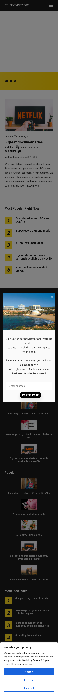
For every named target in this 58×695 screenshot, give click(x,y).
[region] (29, 668)
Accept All (29, 672)
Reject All (29, 688)
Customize (29, 680)
